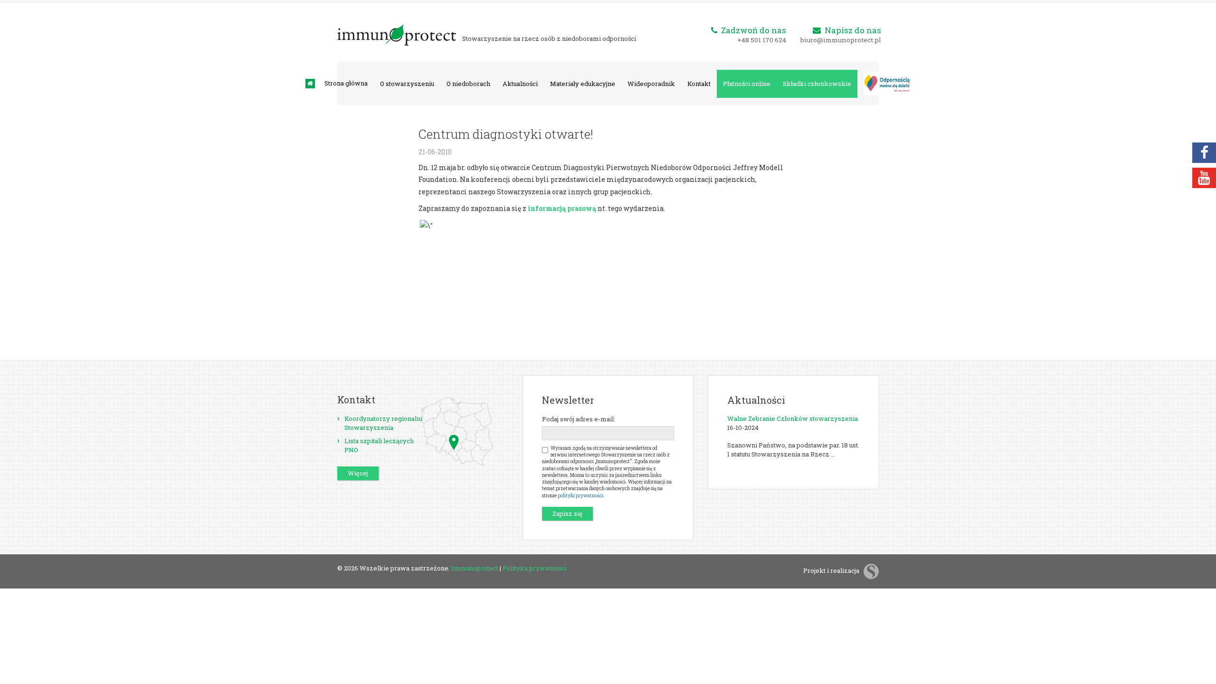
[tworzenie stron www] (871, 570)
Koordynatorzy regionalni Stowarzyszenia (383, 423)
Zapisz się (567, 513)
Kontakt (699, 83)
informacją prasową (562, 208)
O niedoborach (468, 83)
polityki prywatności (580, 496)
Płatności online (746, 83)
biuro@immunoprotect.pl (840, 40)
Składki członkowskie (817, 83)
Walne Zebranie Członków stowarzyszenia (792, 418)
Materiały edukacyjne (582, 83)
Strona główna (346, 83)
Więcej (358, 473)
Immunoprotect (474, 568)
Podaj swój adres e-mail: (578, 419)
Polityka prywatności (534, 568)
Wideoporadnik (651, 83)
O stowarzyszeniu (407, 83)
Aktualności (520, 83)
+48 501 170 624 (761, 40)
